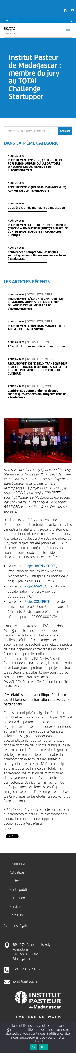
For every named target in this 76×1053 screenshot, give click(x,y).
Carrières (16, 915)
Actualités (35, 294)
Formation (17, 898)
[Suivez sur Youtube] (73, 10)
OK (33, 1047)
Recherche (17, 881)
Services (16, 906)
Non (43, 1047)
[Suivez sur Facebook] (57, 10)
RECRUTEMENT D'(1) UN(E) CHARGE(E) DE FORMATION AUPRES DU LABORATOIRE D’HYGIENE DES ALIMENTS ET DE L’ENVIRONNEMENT (35, 165)
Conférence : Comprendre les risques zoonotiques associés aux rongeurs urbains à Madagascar (37, 255)
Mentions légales (16, 925)
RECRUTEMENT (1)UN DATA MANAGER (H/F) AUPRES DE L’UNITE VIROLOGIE (37, 188)
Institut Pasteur (21, 864)
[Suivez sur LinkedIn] (65, 10)
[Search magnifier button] (70, 20)
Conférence (54, 386)
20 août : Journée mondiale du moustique (36, 208)
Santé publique (21, 889)
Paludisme (52, 342)
